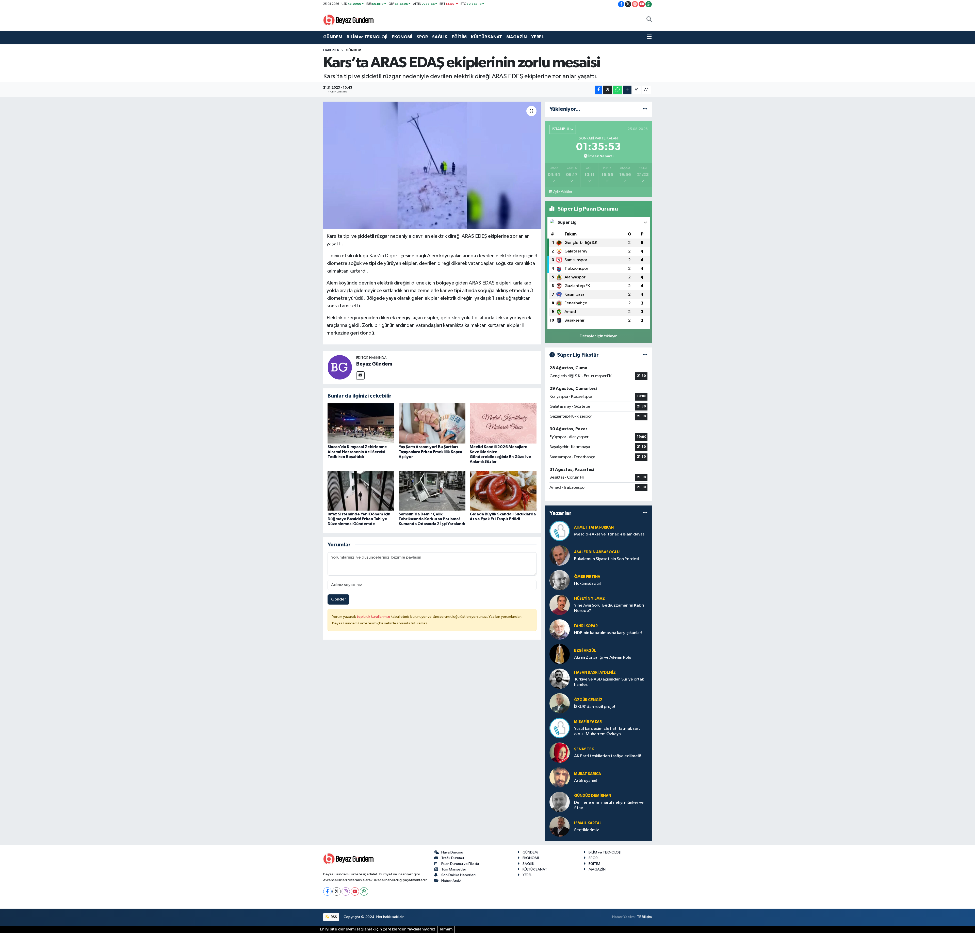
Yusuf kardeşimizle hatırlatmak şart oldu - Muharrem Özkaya (607, 731)
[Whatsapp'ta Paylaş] (617, 90)
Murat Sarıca (587, 774)
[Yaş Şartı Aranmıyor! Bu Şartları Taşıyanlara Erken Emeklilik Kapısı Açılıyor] (432, 423)
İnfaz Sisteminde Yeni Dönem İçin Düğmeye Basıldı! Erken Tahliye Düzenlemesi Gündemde (359, 519)
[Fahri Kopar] (559, 629)
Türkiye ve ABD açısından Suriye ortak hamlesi (609, 682)
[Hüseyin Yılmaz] (559, 605)
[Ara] (649, 20)
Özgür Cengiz (588, 700)
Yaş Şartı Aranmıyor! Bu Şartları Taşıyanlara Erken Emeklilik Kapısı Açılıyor (430, 451)
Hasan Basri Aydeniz (595, 672)
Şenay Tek (584, 749)
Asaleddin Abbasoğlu (597, 552)
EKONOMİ (402, 37)
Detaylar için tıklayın (599, 336)
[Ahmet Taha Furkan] (559, 531)
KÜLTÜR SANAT (486, 37)
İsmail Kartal (588, 823)
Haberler (331, 50)
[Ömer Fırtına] (559, 580)
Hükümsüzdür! (587, 583)
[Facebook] (327, 891)
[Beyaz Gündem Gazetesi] (348, 19)
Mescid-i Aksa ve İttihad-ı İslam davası (609, 534)
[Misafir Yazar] (559, 728)
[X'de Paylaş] (607, 90)
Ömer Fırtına (587, 577)
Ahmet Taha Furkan (594, 527)
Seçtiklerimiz (586, 830)
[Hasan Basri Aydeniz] (559, 678)
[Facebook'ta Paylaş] (598, 90)
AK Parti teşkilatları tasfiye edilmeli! (607, 756)
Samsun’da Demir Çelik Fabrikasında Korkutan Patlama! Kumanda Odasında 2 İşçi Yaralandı (432, 519)
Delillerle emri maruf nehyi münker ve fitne (609, 805)
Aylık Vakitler (562, 192)
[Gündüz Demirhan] (559, 802)
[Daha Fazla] (627, 90)
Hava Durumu (452, 852)
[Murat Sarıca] (559, 777)
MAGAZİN (516, 37)
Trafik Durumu (452, 858)
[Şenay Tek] (559, 752)
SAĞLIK (439, 37)
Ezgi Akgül (585, 651)
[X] (336, 891)
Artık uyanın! (585, 781)
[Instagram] (346, 891)
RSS (333, 917)
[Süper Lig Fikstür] (645, 355)
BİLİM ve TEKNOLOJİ (367, 37)
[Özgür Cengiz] (559, 703)
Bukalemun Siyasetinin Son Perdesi (606, 559)
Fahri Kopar (586, 626)
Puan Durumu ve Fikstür (460, 864)
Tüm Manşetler (453, 869)
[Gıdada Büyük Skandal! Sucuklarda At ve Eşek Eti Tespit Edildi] (503, 490)
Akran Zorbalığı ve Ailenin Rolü (602, 657)
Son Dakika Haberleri (458, 875)
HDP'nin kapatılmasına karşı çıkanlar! (608, 633)
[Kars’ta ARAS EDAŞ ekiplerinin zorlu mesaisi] (432, 165)
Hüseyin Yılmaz (589, 598)
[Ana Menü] (649, 37)
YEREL (537, 37)
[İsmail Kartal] (559, 826)
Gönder (338, 599)
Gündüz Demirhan (592, 796)
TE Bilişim (644, 917)
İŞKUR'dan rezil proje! (594, 707)
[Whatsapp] (364, 891)
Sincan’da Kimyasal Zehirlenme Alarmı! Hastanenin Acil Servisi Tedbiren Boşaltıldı (357, 451)
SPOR (422, 37)
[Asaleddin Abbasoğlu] (559, 555)
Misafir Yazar (588, 722)
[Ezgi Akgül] (559, 654)
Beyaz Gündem (374, 364)
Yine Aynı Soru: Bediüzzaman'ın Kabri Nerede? (609, 608)
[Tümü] (645, 109)
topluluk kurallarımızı (374, 617)
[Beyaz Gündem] (340, 367)
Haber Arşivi (451, 881)
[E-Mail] (360, 375)
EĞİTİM (459, 37)
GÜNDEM (332, 37)
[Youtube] (355, 891)
